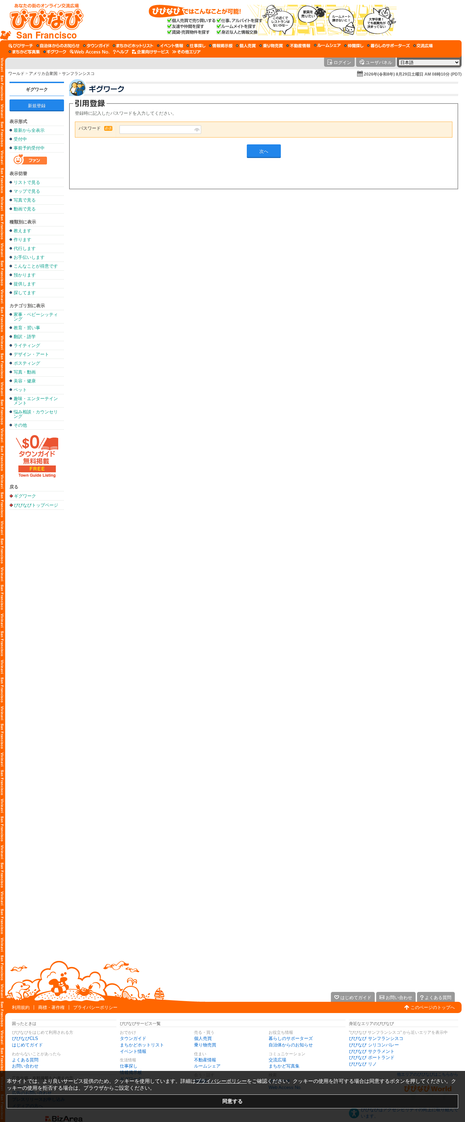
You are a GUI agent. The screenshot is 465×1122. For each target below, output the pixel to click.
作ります (22, 239)
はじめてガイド (27, 1044)
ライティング (27, 345)
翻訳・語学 (25, 336)
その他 (20, 425)
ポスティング (27, 363)
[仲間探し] (354, 46)
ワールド (16, 73)
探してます (25, 292)
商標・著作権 (51, 1007)
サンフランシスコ (78, 73)
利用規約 (21, 1007)
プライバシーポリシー (95, 1007)
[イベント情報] (170, 46)
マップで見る (27, 191)
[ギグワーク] (54, 52)
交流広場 (277, 1059)
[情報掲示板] (221, 46)
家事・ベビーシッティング (36, 316)
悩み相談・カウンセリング (36, 414)
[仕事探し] (196, 46)
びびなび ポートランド (372, 1057)
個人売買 (203, 1038)
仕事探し (129, 1066)
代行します (25, 248)
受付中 (20, 139)
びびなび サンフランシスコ (376, 1038)
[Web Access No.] (90, 52)
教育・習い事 (27, 328)
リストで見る (27, 182)
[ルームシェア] (327, 46)
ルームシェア (207, 1066)
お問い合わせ (25, 1066)
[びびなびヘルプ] (121, 52)
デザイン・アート (31, 354)
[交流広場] (423, 46)
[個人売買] (246, 46)
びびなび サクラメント (372, 1051)
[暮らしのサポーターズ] (388, 46)
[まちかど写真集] (24, 52)
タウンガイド (133, 1038)
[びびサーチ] (21, 46)
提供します (25, 284)
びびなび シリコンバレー (374, 1044)
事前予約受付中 (29, 148)
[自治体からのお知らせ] (58, 46)
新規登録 (37, 105)
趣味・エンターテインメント (36, 400)
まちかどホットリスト (142, 1044)
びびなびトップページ (36, 505)
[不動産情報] (298, 46)
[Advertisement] (37, 620)
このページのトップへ (433, 1007)
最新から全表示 (29, 130)
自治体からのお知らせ (291, 1044)
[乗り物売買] (271, 46)
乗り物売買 (205, 1044)
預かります (25, 275)
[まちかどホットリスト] (133, 46)
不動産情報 (205, 1059)
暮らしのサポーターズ (291, 1038)
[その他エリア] (186, 52)
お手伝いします (29, 257)
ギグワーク (37, 89)
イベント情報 (133, 1051)
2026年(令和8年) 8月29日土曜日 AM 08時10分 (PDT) (413, 74)
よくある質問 (25, 1059)
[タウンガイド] (96, 46)
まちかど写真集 (284, 1066)
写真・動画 (25, 372)
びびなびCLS (25, 1038)
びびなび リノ (363, 1063)
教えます (22, 230)
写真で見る (25, 200)
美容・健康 (25, 381)
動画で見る (25, 209)
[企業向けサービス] (150, 52)
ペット (20, 390)
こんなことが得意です (36, 266)
